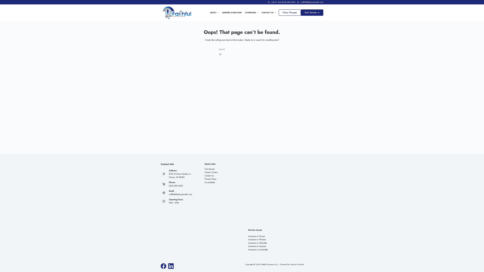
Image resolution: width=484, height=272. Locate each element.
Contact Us (268, 12)
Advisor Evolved (297, 264)
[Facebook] (163, 266)
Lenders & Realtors (232, 12)
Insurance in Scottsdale (258, 249)
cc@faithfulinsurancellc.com (312, 2)
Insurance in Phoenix (257, 239)
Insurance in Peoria (256, 236)
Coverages (250, 12)
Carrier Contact (211, 172)
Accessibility (210, 182)
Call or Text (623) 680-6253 (283, 2)
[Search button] (220, 54)
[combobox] (235, 49)
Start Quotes (311, 12)
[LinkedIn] (171, 266)
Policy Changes (290, 12)
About (213, 12)
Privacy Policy (210, 179)
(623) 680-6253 (176, 185)
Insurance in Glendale (257, 243)
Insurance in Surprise (257, 246)
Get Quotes (210, 169)
